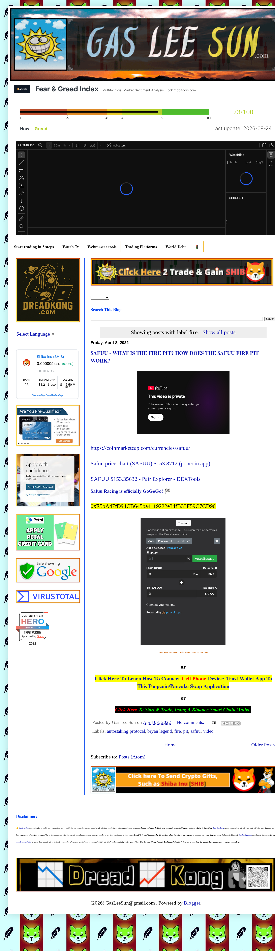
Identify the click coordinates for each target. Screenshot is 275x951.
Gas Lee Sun (24, 828)
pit (185, 731)
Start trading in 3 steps (34, 247)
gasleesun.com (33, 627)
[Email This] (223, 723)
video (208, 731)
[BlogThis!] (227, 723)
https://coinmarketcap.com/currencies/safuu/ (140, 448)
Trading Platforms (141, 247)
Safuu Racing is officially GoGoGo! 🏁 (130, 490)
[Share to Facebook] (235, 723)
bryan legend (159, 731)
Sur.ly (40, 636)
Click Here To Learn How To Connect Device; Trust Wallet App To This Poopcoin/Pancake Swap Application (183, 682)
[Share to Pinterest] (239, 723)
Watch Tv (70, 247)
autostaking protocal (126, 731)
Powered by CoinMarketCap (47, 395)
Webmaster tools (102, 247)
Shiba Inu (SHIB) (50, 356)
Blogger (192, 903)
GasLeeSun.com (245, 835)
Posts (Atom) (132, 756)
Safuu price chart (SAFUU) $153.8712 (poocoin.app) (150, 463)
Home (170, 744)
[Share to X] (231, 723)
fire (177, 731)
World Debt (175, 247)
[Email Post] (213, 722)
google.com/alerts (23, 842)
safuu (195, 731)
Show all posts (219, 332)
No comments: (191, 722)
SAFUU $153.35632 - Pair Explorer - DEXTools (146, 479)
